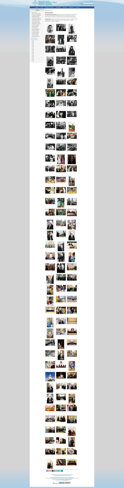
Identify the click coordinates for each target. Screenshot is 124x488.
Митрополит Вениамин (36, 13)
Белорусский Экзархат (49, 7)
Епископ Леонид (35, 26)
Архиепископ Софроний (36, 19)
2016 (33, 55)
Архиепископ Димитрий (36, 15)
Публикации (71, 7)
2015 (33, 56)
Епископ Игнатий (35, 30)
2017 (33, 53)
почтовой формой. (68, 479)
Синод (41, 7)
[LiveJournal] (62, 471)
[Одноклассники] (49, 471)
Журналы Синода (34, 39)
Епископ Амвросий (35, 32)
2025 (33, 42)
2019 (33, 50)
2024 (33, 43)
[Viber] (54, 471)
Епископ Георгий (35, 33)
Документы (65, 7)
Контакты (77, 7)
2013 (33, 59)
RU (90, 1)
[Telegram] (51, 471)
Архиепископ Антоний (36, 23)
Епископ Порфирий (35, 29)
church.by (67, 477)
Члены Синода (34, 12)
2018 (33, 52)
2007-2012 (65, 480)
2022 (33, 46)
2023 (33, 45)
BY (92, 1)
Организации (58, 7)
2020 (33, 49)
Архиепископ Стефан (36, 22)
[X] (52, 471)
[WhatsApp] (56, 471)
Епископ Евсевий (35, 35)
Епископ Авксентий (35, 36)
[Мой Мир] (58, 471)
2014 (33, 58)
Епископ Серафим (35, 25)
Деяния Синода (34, 38)
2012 (33, 60)
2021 (33, 48)
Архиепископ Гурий (35, 16)
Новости (36, 7)
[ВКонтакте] (47, 471)
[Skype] (60, 471)
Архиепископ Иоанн (35, 20)
